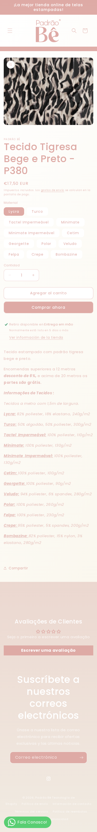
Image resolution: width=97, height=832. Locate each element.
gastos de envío (52, 190)
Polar (46, 243)
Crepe (38, 254)
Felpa (14, 254)
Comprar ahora (48, 307)
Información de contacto (72, 804)
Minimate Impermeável (31, 232)
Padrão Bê (43, 798)
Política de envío (35, 804)
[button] (9, 30)
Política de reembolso (70, 812)
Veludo (70, 243)
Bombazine (66, 254)
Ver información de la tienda (36, 337)
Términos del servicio (31, 812)
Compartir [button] (18, 568)
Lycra (14, 211)
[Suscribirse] (81, 757)
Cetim (73, 232)
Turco (37, 211)
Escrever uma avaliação (48, 650)
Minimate (70, 222)
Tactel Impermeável (29, 222)
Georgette (19, 243)
